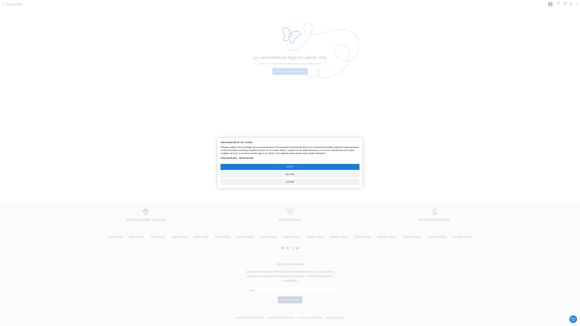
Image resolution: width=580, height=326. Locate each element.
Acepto (290, 167)
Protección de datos (229, 158)
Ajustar (290, 182)
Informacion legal (246, 158)
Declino (290, 174)
